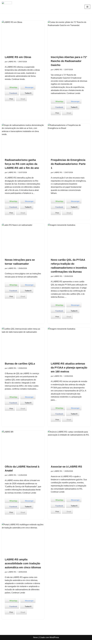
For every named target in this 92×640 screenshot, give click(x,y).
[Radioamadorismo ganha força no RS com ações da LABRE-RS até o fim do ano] (23, 140)
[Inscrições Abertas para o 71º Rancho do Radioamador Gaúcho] (69, 37)
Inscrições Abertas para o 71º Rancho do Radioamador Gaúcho (69, 61)
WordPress (54, 637)
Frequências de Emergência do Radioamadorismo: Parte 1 (68, 163)
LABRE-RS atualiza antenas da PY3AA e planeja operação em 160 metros (69, 367)
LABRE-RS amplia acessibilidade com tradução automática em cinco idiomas (23, 563)
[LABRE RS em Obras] (23, 37)
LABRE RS (12, 62)
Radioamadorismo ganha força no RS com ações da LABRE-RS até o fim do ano (22, 163)
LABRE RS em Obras (18, 57)
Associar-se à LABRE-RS (66, 466)
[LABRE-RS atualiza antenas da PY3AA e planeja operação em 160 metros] (69, 343)
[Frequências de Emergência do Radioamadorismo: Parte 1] (69, 140)
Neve (35, 637)
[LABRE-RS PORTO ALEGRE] (7, 7)
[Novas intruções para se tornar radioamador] (23, 240)
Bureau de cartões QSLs (20, 363)
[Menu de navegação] (87, 7)
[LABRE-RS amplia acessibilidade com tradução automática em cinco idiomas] (23, 539)
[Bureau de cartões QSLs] (23, 343)
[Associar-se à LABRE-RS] (69, 446)
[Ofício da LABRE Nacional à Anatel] (23, 446)
